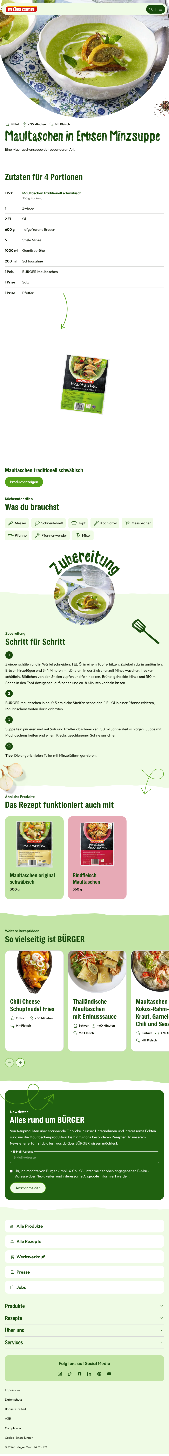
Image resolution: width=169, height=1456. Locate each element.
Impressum (12, 1390)
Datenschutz (13, 1399)
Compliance (13, 1428)
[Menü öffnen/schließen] (160, 9)
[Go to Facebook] (79, 1373)
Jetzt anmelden (28, 1188)
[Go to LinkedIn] (89, 1373)
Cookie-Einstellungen (19, 1438)
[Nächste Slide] (20, 1062)
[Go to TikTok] (69, 1373)
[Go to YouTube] (109, 1373)
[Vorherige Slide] (9, 1062)
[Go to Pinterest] (99, 1373)
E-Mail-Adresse (23, 1151)
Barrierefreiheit (15, 1409)
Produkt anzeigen (24, 481)
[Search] (151, 9)
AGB (8, 1418)
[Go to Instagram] (59, 1373)
